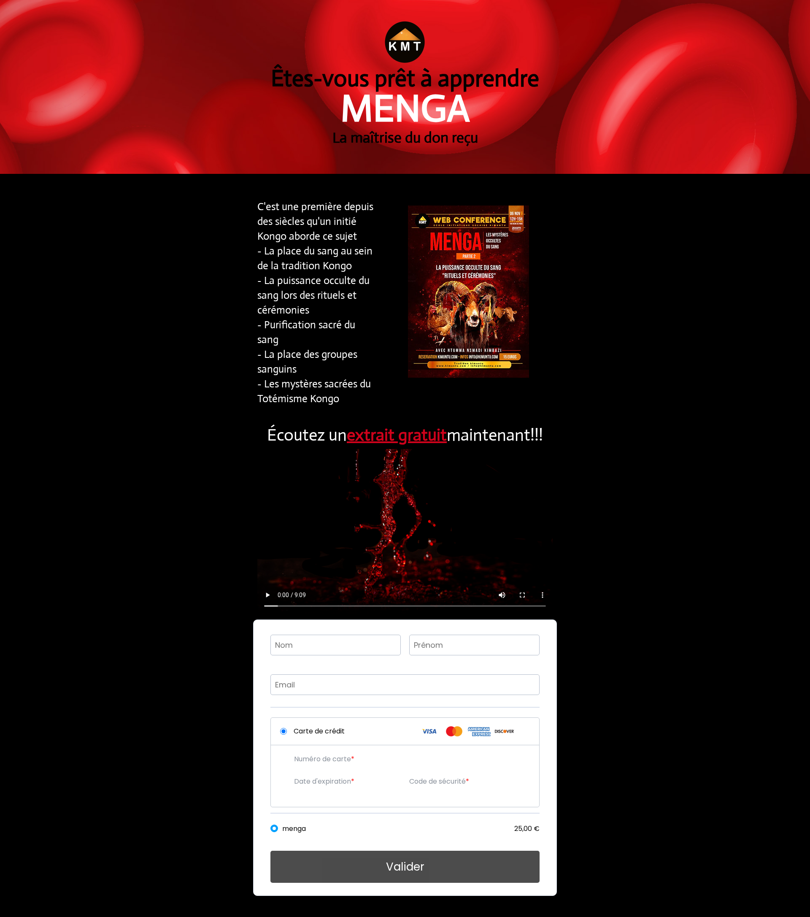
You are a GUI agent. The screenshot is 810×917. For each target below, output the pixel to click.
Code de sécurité (437, 781)
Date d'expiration (322, 781)
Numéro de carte (322, 759)
